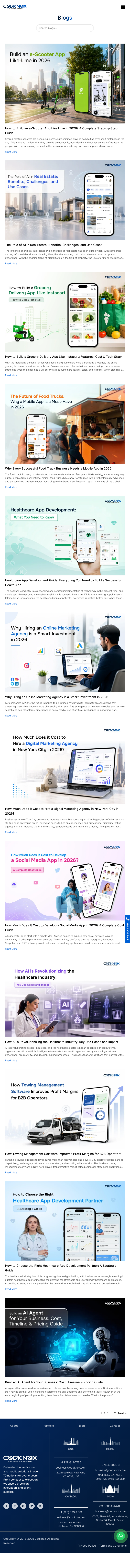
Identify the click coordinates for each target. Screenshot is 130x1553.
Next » (122, 1413)
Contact (115, 1426)
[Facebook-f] (6, 1506)
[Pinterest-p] (32, 1506)
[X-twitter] (40, 1506)
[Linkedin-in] (23, 1506)
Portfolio (48, 1426)
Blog (82, 1426)
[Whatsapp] (120, 1536)
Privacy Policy (87, 1545)
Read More (11, 151)
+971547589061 (110, 1465)
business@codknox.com (71, 1467)
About (14, 1426)
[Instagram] (15, 1506)
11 (115, 1413)
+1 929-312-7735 (70, 1462)
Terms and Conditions (113, 1545)
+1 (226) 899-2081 (70, 1512)
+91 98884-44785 (110, 1506)
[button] (123, 6)
